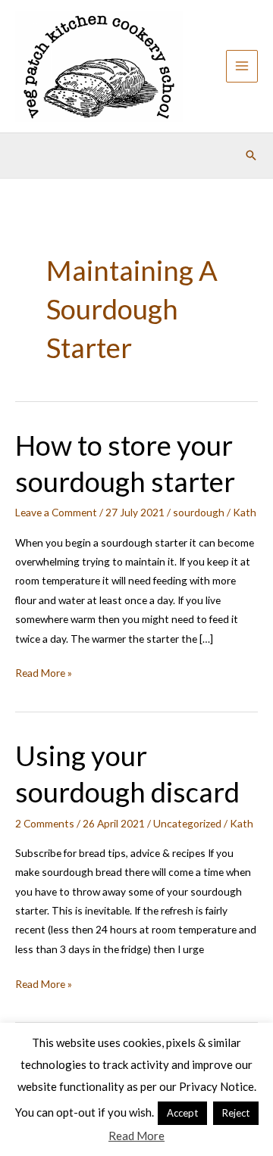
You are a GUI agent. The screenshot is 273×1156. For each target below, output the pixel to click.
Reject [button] (235, 1113)
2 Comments (44, 823)
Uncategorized (187, 823)
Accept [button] (182, 1113)
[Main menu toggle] (242, 66)
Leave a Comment (56, 512)
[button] (251, 155)
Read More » (43, 673)
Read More (136, 1135)
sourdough (198, 512)
